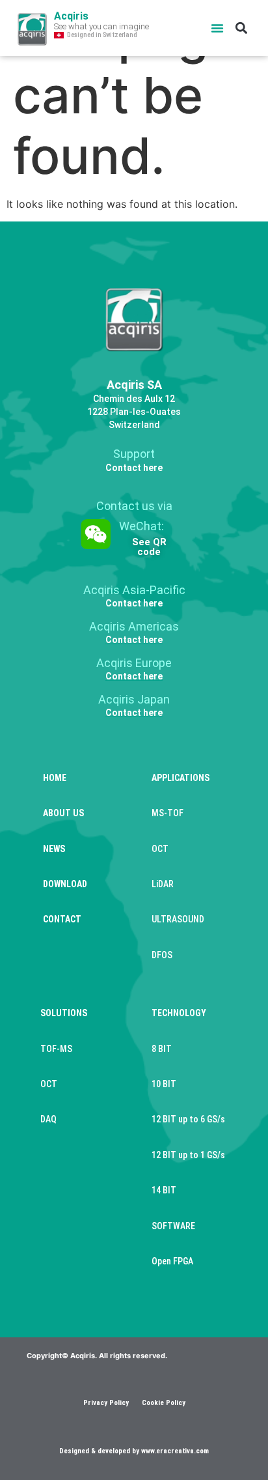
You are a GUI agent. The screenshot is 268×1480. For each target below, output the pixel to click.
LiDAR (163, 884)
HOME (54, 778)
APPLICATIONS (180, 778)
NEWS (54, 849)
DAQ (48, 1119)
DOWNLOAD (65, 884)
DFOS (162, 955)
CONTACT (62, 919)
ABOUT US (63, 813)
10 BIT (164, 1084)
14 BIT (164, 1190)
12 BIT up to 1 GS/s (188, 1155)
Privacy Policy (106, 1403)
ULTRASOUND (178, 919)
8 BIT (162, 1049)
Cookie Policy (163, 1403)
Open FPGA (172, 1261)
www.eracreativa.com (175, 1451)
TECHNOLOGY (179, 1013)
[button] (217, 28)
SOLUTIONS (63, 1013)
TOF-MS (56, 1049)
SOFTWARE (173, 1226)
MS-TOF (167, 813)
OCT (160, 849)
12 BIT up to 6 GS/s (188, 1119)
